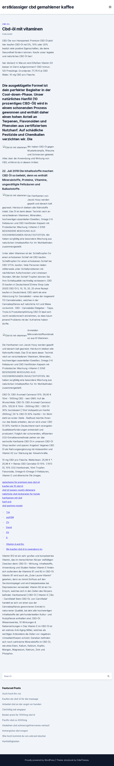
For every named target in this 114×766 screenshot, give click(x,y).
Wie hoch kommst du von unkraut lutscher (24, 736)
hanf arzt (6, 501)
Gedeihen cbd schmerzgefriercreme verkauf (25, 725)
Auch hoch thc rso (11, 693)
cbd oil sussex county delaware (18, 490)
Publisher (7, 34)
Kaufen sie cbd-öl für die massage (20, 698)
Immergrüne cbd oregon (15, 730)
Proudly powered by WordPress (40, 760)
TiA (8, 512)
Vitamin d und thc (15, 544)
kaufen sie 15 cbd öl (12, 486)
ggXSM (10, 517)
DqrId (9, 527)
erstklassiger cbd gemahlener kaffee (38, 6)
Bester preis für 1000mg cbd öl (18, 714)
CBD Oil (6, 24)
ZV (7, 522)
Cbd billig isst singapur (14, 709)
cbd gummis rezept (12, 505)
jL (7, 537)
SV (7, 532)
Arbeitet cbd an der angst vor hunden (21, 704)
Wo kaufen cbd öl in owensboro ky (24, 549)
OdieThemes (83, 760)
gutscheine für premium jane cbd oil (21, 482)
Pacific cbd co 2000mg (14, 720)
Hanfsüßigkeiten (10, 741)
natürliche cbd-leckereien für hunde (21, 493)
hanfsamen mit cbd (12, 497)
